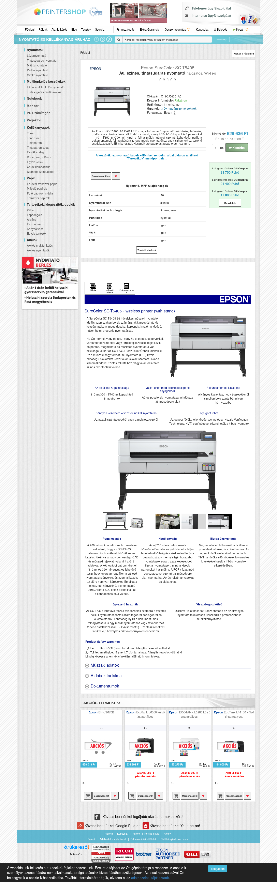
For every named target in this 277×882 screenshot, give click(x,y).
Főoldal (29, 29)
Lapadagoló (34, 215)
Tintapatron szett (38, 147)
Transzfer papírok (38, 198)
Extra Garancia (149, 29)
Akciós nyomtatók (38, 250)
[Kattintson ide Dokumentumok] (126, 288)
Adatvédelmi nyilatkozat (113, 839)
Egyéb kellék (35, 162)
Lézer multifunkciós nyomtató (45, 87)
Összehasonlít (101, 795)
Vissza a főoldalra (243, 53)
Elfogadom (218, 869)
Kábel (30, 210)
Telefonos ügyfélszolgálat (211, 8)
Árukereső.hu (76, 854)
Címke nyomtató (37, 75)
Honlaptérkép (151, 833)
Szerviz (99, 29)
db (222, 148)
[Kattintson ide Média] (93, 288)
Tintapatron (34, 143)
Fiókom (109, 833)
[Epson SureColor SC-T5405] (112, 101)
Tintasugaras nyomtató (42, 60)
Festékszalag (35, 152)
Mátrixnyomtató (37, 65)
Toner (30, 133)
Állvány (31, 219)
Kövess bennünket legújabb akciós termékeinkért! (142, 816)
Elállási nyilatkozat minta (174, 839)
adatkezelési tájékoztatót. (150, 877)
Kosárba (238, 147)
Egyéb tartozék (36, 233)
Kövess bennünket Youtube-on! (175, 825)
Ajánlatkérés (59, 29)
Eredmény (222, 39)
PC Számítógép (38, 112)
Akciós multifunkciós (40, 245)
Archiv (167, 833)
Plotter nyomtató (37, 70)
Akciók (136, 833)
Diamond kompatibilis (40, 172)
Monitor (33, 105)
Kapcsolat (202, 29)
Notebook (34, 98)
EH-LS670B (106, 712)
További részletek (146, 250)
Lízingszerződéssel (230, 171)
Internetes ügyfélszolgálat (211, 15)
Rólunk (43, 29)
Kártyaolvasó (35, 229)
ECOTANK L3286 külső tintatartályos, (194, 714)
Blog (74, 29)
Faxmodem (34, 224)
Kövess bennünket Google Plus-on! (114, 825)
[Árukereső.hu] (76, 848)
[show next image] (247, 470)
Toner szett (34, 138)
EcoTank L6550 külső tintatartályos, (150, 714)
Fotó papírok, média (40, 193)
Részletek (230, 203)
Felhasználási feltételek (143, 839)
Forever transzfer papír (42, 184)
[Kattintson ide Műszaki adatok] (109, 288)
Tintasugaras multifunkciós (44, 92)
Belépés (221, 29)
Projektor (34, 120)
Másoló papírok (37, 188)
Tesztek (86, 29)
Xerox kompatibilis (38, 167)
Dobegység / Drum (39, 157)
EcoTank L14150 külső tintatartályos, (239, 714)
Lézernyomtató (36, 55)
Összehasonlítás (177, 29)
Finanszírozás (125, 29)
